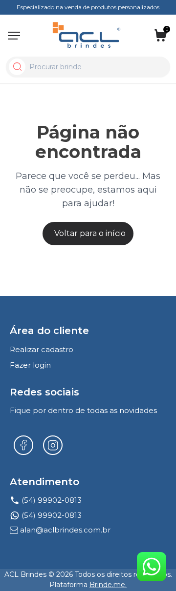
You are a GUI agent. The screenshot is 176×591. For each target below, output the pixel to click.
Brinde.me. (108, 584)
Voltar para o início (90, 233)
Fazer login (30, 365)
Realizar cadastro (41, 349)
